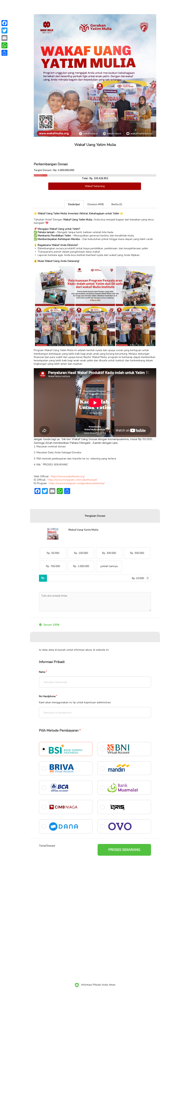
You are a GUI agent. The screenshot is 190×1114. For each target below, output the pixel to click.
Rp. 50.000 (53, 553)
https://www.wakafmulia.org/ (68, 476)
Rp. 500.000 (137, 553)
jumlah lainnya (109, 566)
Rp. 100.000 (81, 553)
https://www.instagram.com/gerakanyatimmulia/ (77, 483)
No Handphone (47, 696)
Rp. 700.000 (53, 566)
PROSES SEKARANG (124, 849)
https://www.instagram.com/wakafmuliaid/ (72, 480)
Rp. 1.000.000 (81, 566)
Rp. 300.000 (109, 553)
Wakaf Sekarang (95, 186)
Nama (42, 672)
